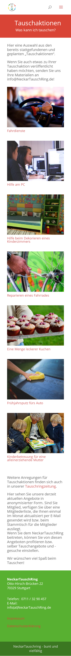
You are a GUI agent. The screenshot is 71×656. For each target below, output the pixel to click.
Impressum (16, 618)
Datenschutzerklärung (24, 626)
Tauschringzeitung (40, 486)
